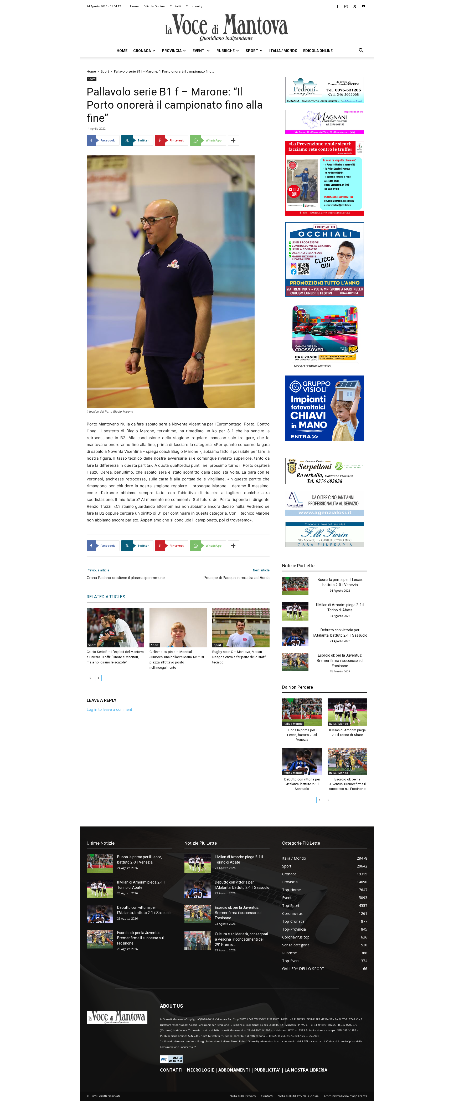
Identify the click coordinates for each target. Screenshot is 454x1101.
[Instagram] (346, 6)
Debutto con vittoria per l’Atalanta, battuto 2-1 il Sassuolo (302, 784)
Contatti (175, 6)
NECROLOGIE (200, 1070)
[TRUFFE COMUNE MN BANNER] (324, 214)
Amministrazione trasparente (345, 1096)
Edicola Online (318, 51)
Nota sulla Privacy (243, 1096)
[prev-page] (90, 678)
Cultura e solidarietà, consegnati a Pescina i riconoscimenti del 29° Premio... (241, 939)
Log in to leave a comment (109, 709)
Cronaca (142, 51)
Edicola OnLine (154, 6)
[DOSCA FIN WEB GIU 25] (324, 295)
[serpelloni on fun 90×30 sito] (324, 482)
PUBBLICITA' (267, 1070)
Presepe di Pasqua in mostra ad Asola (237, 577)
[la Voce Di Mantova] (227, 27)
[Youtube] (363, 6)
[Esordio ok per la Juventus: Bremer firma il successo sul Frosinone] (295, 662)
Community (194, 6)
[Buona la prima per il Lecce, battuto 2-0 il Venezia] (295, 586)
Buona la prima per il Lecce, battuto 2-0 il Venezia (302, 735)
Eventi (199, 51)
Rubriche (225, 51)
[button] (361, 51)
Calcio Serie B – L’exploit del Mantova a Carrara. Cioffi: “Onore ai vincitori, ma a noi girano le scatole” (115, 657)
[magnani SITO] (324, 132)
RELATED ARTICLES (106, 596)
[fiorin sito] (324, 545)
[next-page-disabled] (98, 678)
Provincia (172, 51)
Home (134, 6)
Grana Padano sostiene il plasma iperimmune (126, 577)
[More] (233, 140)
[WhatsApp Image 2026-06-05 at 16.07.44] (324, 367)
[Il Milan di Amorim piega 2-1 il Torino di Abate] (295, 611)
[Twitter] (355, 6)
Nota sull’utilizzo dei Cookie (298, 1096)
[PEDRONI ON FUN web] (324, 101)
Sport (252, 51)
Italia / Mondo (283, 51)
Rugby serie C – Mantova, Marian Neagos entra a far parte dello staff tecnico (239, 657)
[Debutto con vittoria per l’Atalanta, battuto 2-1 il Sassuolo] (295, 636)
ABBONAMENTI (234, 1070)
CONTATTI (171, 1070)
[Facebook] (337, 6)
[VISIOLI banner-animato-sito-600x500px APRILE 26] (324, 439)
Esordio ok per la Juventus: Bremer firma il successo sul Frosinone (340, 660)
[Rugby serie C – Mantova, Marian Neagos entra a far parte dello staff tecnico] (241, 627)
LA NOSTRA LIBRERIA (306, 1070)
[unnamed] (324, 514)
